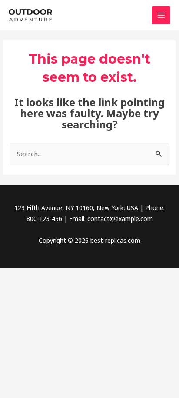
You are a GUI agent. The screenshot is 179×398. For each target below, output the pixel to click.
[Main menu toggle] (161, 15)
